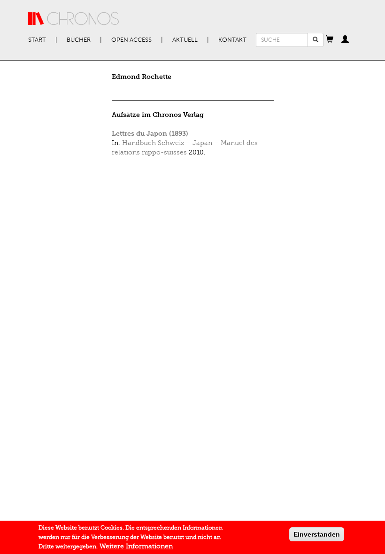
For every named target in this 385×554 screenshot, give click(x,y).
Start (37, 40)
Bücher (79, 40)
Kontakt (232, 40)
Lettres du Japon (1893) (150, 134)
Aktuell (185, 40)
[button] (329, 40)
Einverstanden (316, 534)
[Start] (73, 19)
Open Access (131, 40)
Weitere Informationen (136, 546)
